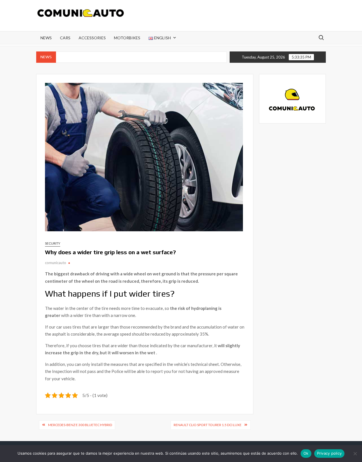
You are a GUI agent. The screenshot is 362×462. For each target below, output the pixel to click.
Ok (306, 453)
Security (52, 243)
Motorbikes (127, 37)
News (46, 37)
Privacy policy (329, 453)
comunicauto (55, 262)
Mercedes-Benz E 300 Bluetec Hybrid (80, 425)
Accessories (92, 37)
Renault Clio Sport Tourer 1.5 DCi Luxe (208, 425)
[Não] (355, 453)
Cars (65, 37)
